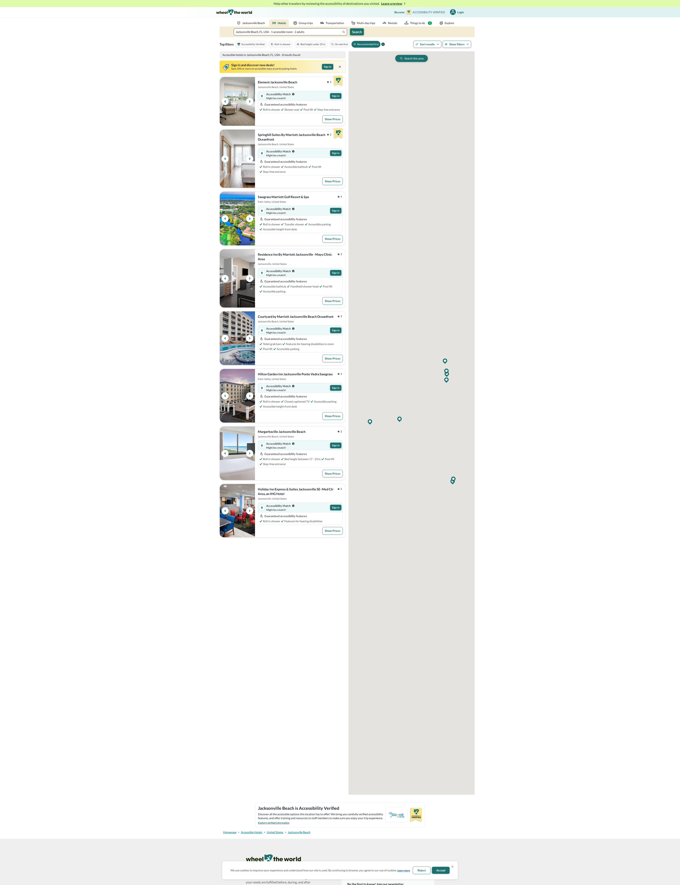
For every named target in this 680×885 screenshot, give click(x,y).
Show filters (456, 44)
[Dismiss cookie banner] (452, 866)
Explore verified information (273, 822)
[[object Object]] (339, 66)
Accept (440, 870)
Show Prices (332, 119)
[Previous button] (225, 101)
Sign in (335, 95)
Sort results (427, 44)
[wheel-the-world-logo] (234, 12)
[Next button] (249, 101)
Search (357, 32)
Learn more (403, 870)
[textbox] (290, 31)
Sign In (327, 66)
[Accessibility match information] (293, 94)
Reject (422, 870)
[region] (237, 101)
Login (460, 12)
